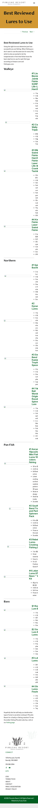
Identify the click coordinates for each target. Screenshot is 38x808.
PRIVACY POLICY (11, 789)
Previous (25, 32)
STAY (7, 777)
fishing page (10, 722)
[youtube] (9, 767)
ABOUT (8, 782)
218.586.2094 (10, 764)
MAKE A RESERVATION (13, 787)
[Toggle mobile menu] (34, 3)
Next (31, 32)
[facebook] (6, 767)
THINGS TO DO (10, 779)
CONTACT (9, 784)
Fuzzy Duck (22, 801)
